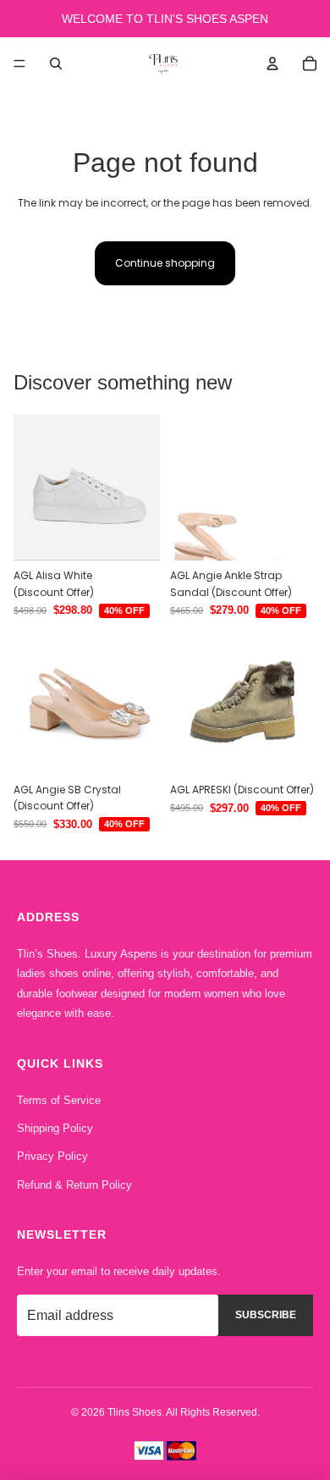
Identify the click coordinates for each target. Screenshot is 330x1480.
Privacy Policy (52, 1156)
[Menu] (19, 63)
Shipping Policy (55, 1128)
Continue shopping (165, 263)
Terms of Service (59, 1100)
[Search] (55, 63)
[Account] (272, 63)
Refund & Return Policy (74, 1185)
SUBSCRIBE (265, 1315)
